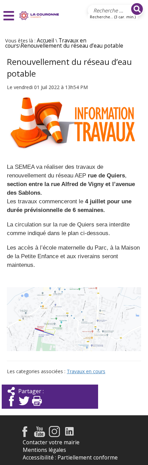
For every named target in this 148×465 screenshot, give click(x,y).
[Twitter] (24, 407)
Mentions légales (44, 450)
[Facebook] (11, 407)
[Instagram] (54, 435)
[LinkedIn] (70, 435)
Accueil (45, 40)
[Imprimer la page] (36, 407)
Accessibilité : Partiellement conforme (70, 457)
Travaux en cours (86, 371)
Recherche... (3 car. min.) (113, 16)
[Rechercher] (137, 9)
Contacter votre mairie (51, 442)
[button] (9, 16)
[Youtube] (39, 435)
